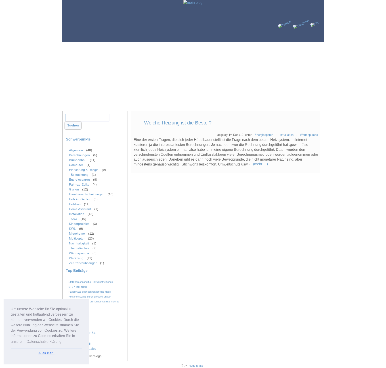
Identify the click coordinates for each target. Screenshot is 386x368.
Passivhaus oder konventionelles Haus (90, 291)
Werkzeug (76, 258)
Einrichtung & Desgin (84, 170)
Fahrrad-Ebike (79, 184)
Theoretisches (79, 248)
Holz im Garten (79, 199)
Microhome (77, 233)
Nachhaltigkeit (79, 243)
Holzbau (75, 204)
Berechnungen (79, 155)
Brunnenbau (77, 160)
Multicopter (77, 238)
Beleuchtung (79, 174)
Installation (286, 134)
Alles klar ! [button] (46, 353)
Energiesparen (264, 134)
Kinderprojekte (79, 223)
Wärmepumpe (309, 134)
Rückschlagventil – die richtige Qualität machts (94, 301)
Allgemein (76, 150)
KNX (74, 219)
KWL (72, 228)
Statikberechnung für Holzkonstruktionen (91, 281)
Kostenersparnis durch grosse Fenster (90, 296)
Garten (74, 189)
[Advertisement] (193, 75)
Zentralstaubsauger (83, 263)
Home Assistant (80, 209)
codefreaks (196, 365)
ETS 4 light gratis (78, 286)
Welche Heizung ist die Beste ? (178, 123)
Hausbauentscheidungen (86, 194)
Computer (76, 165)
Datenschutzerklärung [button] (44, 341)
